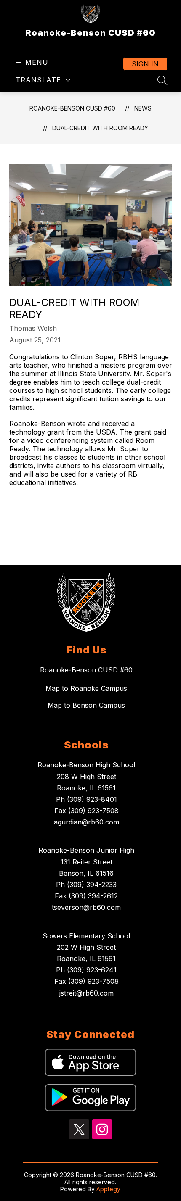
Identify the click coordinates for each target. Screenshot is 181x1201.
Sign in (145, 64)
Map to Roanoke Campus (86, 688)
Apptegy (108, 1189)
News (143, 108)
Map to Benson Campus (86, 705)
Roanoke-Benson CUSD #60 (72, 108)
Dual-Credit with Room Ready (100, 128)
